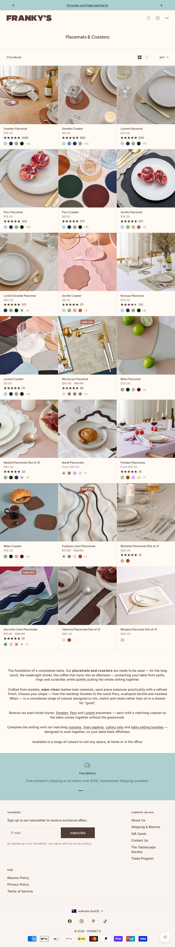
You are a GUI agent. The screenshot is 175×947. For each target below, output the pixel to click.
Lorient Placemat (132, 129)
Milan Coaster (13, 546)
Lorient (89, 713)
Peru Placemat (13, 212)
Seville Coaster (72, 296)
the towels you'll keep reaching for (87, 5)
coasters (75, 727)
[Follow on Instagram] (81, 921)
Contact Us (139, 840)
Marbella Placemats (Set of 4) (140, 546)
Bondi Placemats (73, 463)
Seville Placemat (131, 212)
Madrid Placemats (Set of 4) (22, 463)
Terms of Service (20, 891)
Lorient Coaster (14, 379)
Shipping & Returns (145, 827)
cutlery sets (115, 727)
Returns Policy (18, 878)
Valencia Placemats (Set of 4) (81, 630)
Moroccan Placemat (75, 379)
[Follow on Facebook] (69, 921)
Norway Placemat (132, 296)
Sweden (62, 713)
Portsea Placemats (133, 463)
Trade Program (142, 858)
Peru (73, 713)
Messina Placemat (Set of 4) (139, 630)
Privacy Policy (18, 884)
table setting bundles (147, 727)
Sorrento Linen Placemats (20, 630)
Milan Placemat (131, 379)
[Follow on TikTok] (105, 921)
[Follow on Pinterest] (93, 921)
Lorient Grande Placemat (20, 296)
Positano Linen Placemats (78, 546)
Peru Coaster (70, 212)
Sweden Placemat (15, 129)
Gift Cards (139, 834)
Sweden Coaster (72, 129)
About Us (138, 820)
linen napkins (93, 727)
